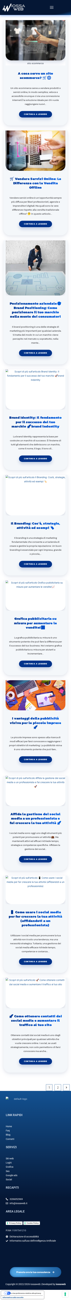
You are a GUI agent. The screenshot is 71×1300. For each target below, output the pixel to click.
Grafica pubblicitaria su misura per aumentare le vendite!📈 (35, 623)
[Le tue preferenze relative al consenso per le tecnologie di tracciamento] (65, 1294)
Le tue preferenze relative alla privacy (26, 1293)
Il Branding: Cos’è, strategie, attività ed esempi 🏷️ (35, 525)
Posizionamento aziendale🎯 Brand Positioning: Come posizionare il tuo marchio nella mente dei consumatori (35, 310)
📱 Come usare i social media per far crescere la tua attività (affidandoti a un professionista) (35, 918)
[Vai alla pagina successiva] (66, 1087)
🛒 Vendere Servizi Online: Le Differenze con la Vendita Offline (35, 183)
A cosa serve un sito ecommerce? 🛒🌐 (35, 75)
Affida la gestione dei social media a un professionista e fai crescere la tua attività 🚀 (35, 818)
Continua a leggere (38, 113)
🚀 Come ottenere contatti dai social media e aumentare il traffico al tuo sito (35, 1020)
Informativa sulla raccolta (13, 1297)
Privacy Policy (15, 1223)
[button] (51, 7)
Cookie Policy (33, 1223)
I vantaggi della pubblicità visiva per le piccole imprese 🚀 (35, 722)
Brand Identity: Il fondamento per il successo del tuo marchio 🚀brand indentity (35, 422)
